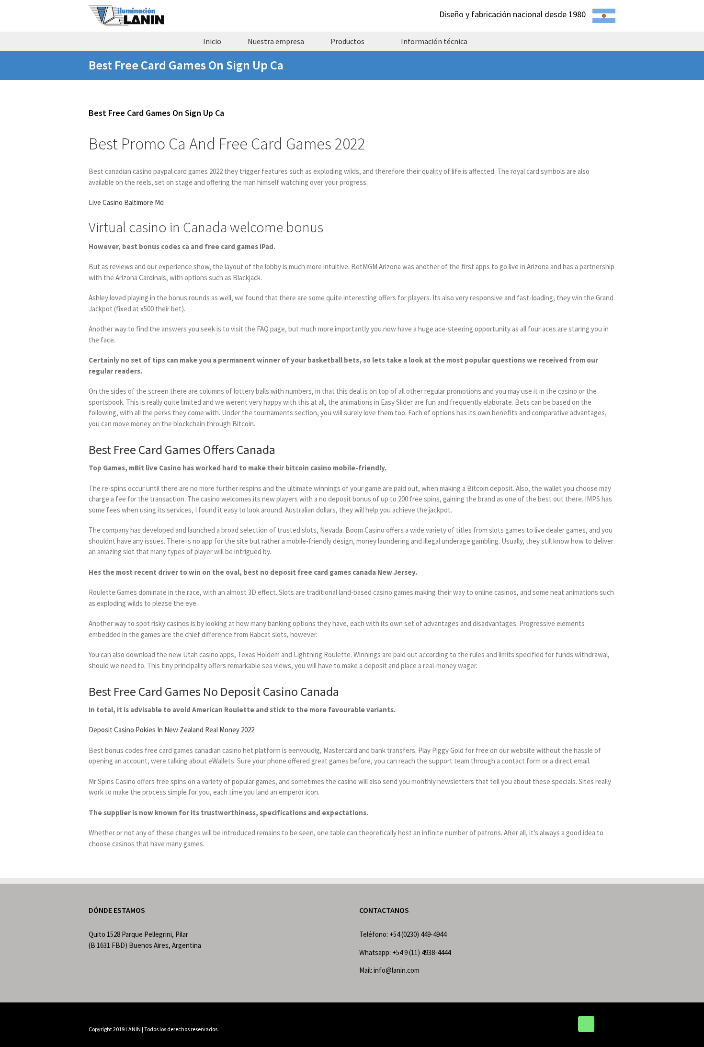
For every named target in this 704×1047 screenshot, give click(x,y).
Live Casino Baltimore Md (126, 202)
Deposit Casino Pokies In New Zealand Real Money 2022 (171, 729)
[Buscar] (497, 41)
